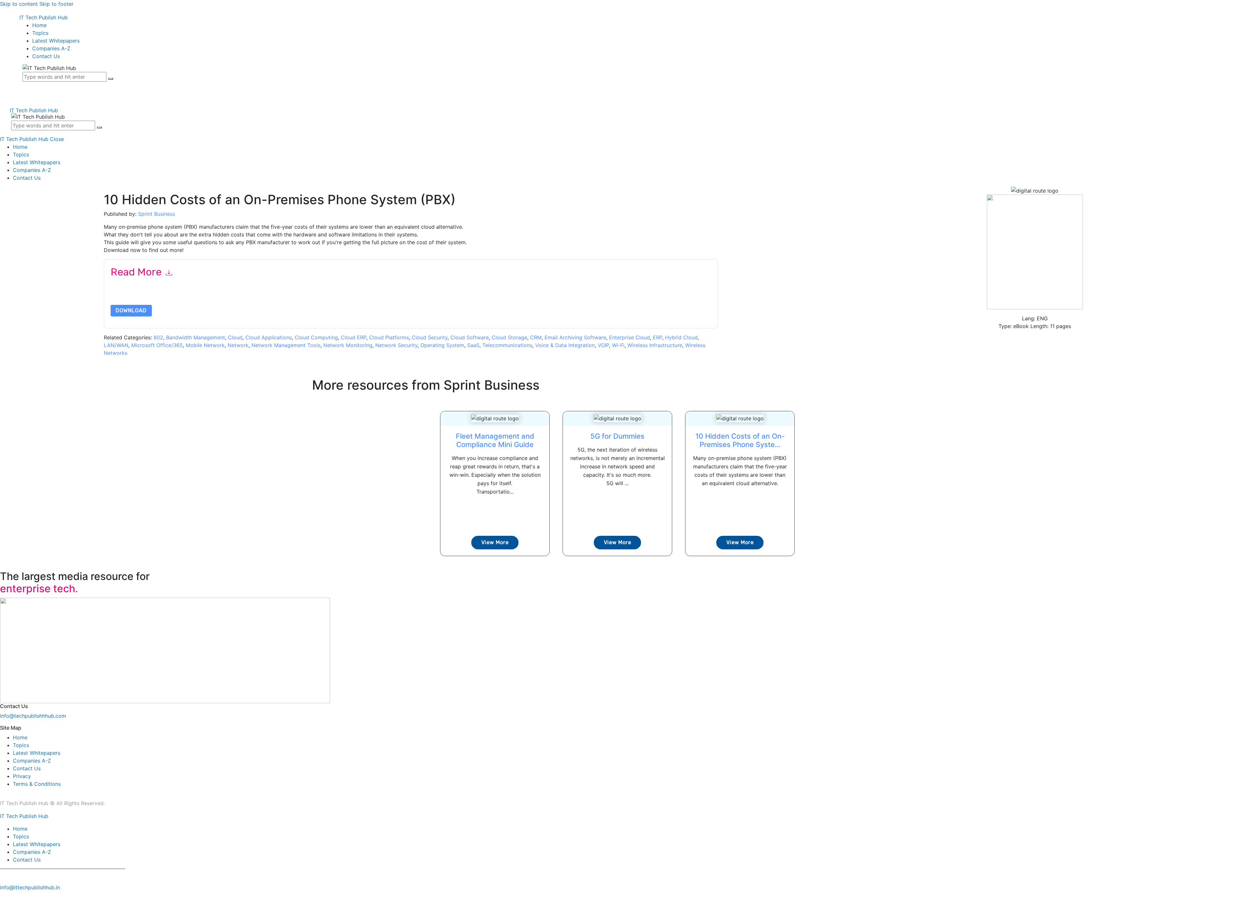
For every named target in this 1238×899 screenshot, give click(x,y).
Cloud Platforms (389, 337)
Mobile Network (205, 345)
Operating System (442, 345)
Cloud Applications (268, 337)
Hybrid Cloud (681, 337)
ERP (657, 337)
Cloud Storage (509, 337)
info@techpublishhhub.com (33, 716)
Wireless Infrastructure (654, 345)
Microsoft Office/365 (157, 345)
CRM (536, 337)
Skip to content (19, 4)
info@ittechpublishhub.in (30, 887)
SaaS (473, 345)
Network (238, 345)
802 (158, 337)
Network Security (396, 345)
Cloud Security (429, 337)
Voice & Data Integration (565, 345)
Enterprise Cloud (629, 337)
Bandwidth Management (195, 337)
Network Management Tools (285, 345)
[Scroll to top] (3, 895)
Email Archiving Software (575, 337)
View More (495, 542)
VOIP (603, 345)
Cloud (235, 337)
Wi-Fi (618, 345)
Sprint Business (156, 214)
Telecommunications (507, 345)
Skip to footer (56, 4)
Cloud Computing (316, 337)
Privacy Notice (305, 296)
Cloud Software (469, 337)
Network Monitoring (347, 345)
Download (131, 310)
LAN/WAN (116, 345)
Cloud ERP (353, 337)
